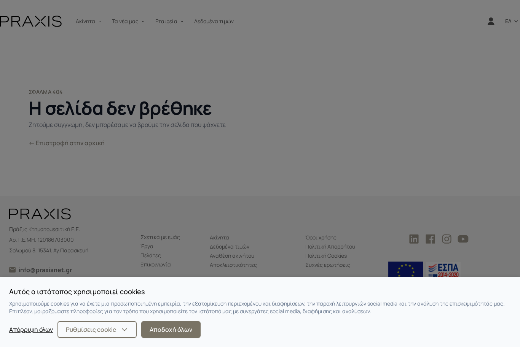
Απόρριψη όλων (31, 329)
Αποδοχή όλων (171, 329)
